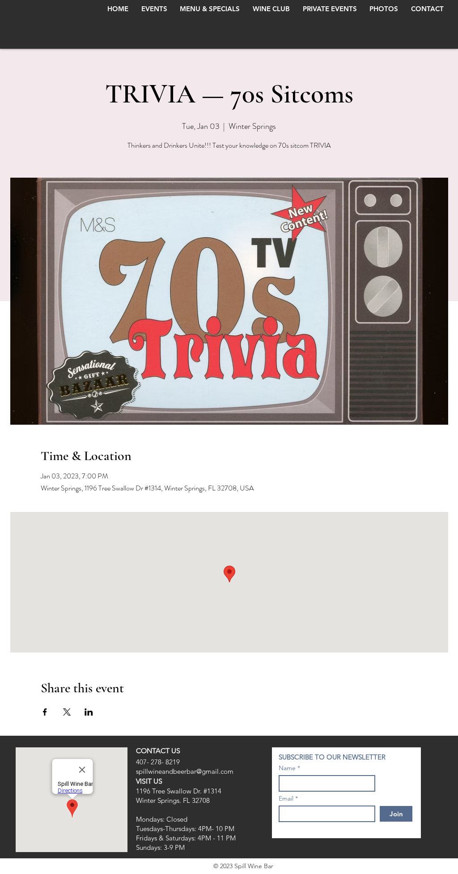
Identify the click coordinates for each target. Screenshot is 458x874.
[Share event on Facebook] (45, 712)
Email (286, 798)
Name (287, 768)
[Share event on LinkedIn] (89, 712)
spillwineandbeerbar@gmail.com (184, 771)
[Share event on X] (67, 712)
